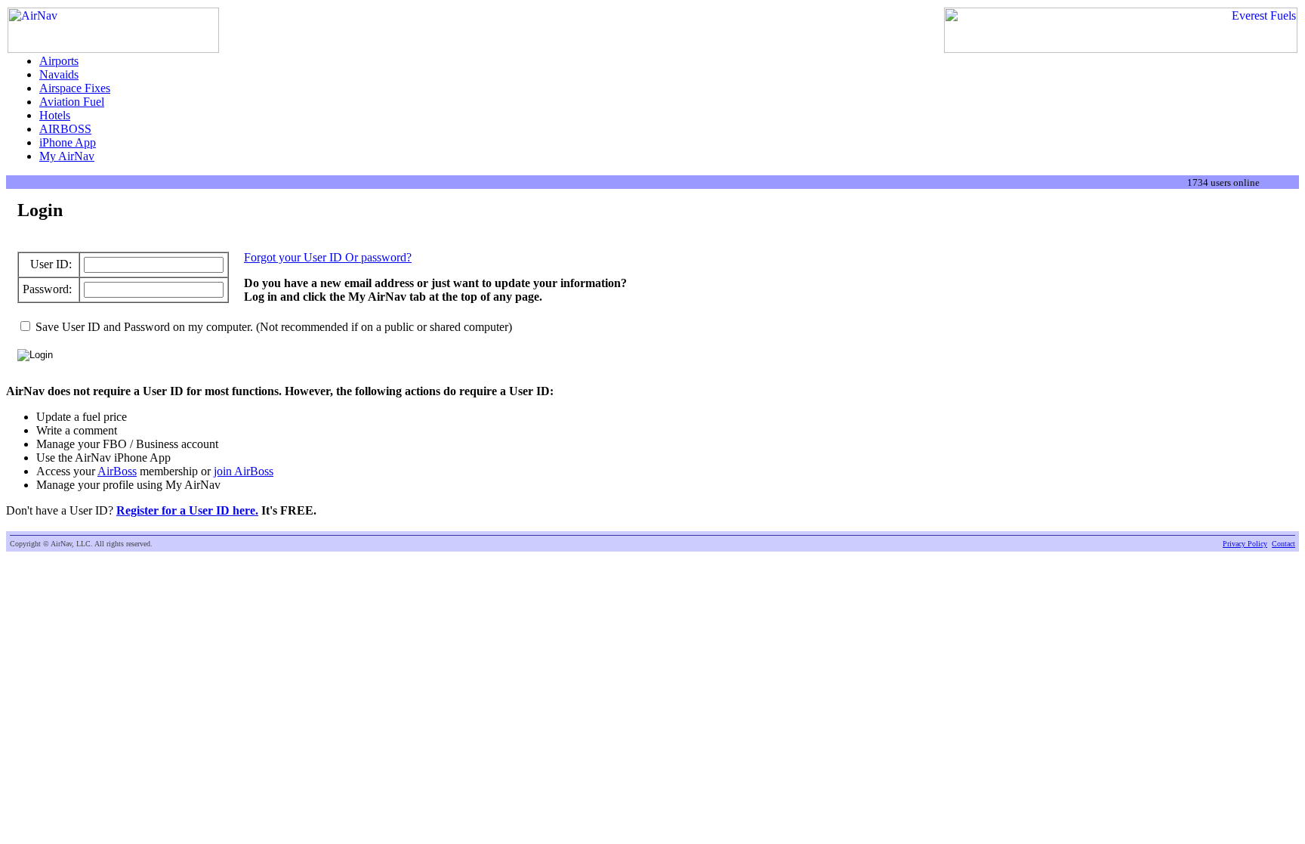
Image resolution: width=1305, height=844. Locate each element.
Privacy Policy (1245, 543)
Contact (1283, 543)
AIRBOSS (65, 128)
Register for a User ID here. (187, 510)
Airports (59, 60)
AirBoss (117, 471)
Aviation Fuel (71, 101)
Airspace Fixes (74, 88)
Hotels (54, 115)
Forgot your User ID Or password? (328, 257)
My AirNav (66, 156)
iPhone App (67, 142)
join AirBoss (243, 471)
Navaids (59, 74)
